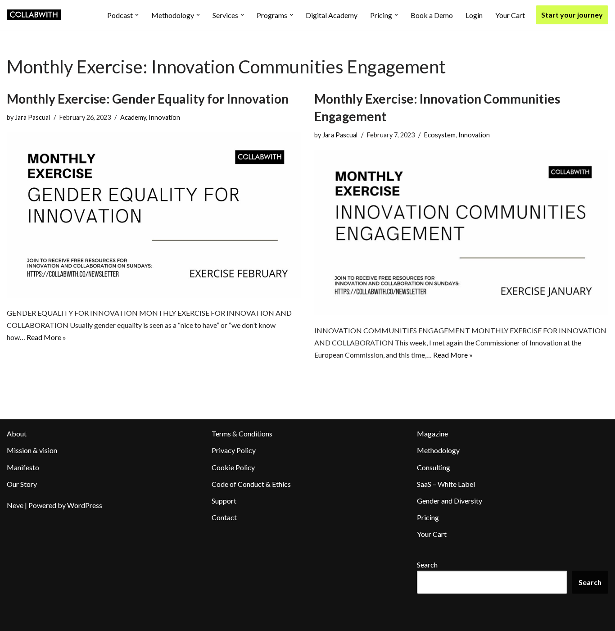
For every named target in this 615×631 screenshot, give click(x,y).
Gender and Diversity (449, 500)
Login (474, 15)
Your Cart (510, 15)
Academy (133, 117)
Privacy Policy (234, 450)
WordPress (84, 505)
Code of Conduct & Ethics (251, 484)
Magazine (432, 433)
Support (224, 500)
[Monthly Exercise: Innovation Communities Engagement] (461, 232)
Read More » (46, 337)
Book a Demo (432, 15)
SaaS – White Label (446, 484)
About (17, 433)
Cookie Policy (233, 467)
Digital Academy (331, 15)
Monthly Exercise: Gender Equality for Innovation (148, 98)
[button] (137, 15)
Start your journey (572, 14)
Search (427, 564)
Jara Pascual (32, 117)
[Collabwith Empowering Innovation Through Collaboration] (34, 14)
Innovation (164, 117)
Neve (15, 505)
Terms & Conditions (242, 433)
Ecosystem (440, 135)
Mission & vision (32, 450)
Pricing (428, 517)
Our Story (22, 484)
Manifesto (23, 467)
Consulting (433, 467)
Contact (224, 517)
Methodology (438, 450)
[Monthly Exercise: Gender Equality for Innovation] (154, 214)
